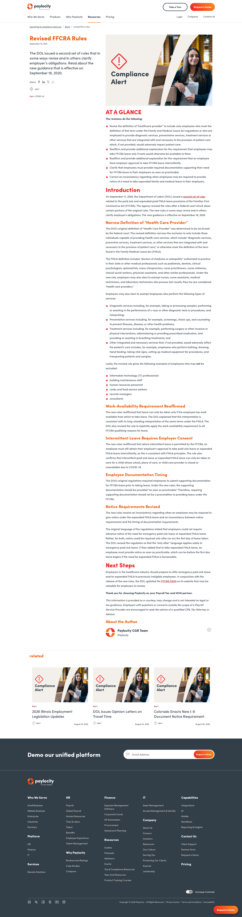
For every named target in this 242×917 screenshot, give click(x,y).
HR (29, 844)
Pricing (186, 864)
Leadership (149, 871)
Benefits (70, 832)
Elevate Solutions (36, 871)
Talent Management (77, 843)
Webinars (109, 858)
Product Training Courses (117, 880)
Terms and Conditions (191, 902)
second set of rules (194, 196)
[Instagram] (64, 902)
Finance (31, 849)
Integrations (187, 805)
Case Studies (73, 865)
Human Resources (75, 816)
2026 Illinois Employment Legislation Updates (52, 714)
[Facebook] (43, 902)
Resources (111, 840)
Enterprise (33, 816)
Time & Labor (73, 821)
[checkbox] (189, 891)
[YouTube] (57, 902)
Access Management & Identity (159, 810)
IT (28, 855)
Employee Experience (77, 838)
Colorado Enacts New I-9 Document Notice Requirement (179, 714)
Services (33, 864)
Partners (32, 827)
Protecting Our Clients (154, 860)
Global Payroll (73, 810)
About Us (147, 827)
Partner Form (188, 849)
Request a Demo (190, 855)
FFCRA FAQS (168, 581)
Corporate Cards (113, 814)
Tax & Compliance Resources (119, 869)
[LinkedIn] (29, 902)
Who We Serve (37, 797)
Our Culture (149, 849)
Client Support (189, 844)
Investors (147, 838)
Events (107, 863)
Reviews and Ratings (77, 860)
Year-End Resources (115, 874)
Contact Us (209, 16)
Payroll (69, 805)
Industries (32, 821)
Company (193, 16)
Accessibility (209, 902)
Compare (71, 871)
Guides (108, 847)
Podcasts (109, 853)
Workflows (186, 821)
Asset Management (153, 805)
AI (182, 810)
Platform (33, 836)
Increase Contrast (205, 891)
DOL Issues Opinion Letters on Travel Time (117, 714)
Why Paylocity (75, 852)
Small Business (35, 805)
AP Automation (112, 819)
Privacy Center (172, 902)
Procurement (111, 825)
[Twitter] (36, 902)
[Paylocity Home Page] (39, 7)
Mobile (184, 816)
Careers (147, 833)
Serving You (149, 855)
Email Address (140, 754)
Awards (147, 865)
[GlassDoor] (50, 902)
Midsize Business (36, 810)
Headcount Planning (115, 830)
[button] (85, 671)
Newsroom (148, 844)
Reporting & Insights (191, 827)
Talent (69, 827)
